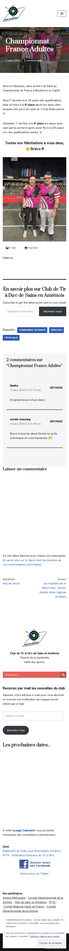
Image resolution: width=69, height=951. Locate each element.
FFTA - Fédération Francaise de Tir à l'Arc (28, 855)
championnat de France (32, 330)
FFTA (52, 902)
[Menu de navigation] (62, 13)
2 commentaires (33, 60)
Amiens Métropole (14, 898)
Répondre (56, 387)
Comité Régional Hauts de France (23, 906)
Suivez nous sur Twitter (34, 874)
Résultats (56, 330)
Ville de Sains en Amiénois (31, 902)
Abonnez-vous (52, 311)
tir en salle (11, 337)
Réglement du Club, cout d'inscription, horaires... (32, 851)
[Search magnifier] (63, 675)
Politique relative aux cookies (45, 936)
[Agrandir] (61, 162)
